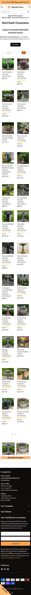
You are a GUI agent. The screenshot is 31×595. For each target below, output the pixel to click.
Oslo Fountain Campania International (21, 384)
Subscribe (15, 544)
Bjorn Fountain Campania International (22, 138)
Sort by (9, 52)
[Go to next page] (18, 434)
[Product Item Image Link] (8, 64)
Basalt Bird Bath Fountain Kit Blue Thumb (7, 138)
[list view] (28, 52)
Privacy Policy (16, 558)
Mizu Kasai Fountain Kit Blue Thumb (22, 352)
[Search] (28, 12)
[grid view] (24, 52)
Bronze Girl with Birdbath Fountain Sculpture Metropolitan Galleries (8, 170)
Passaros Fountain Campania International (23, 414)
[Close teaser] (12, 593)
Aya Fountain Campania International (21, 106)
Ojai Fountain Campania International (6, 384)
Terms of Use (5, 558)
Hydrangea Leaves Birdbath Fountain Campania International (7, 292)
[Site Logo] (15, 7)
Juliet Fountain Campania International (22, 290)
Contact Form (5, 480)
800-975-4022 (6, 17)
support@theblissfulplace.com (20, 17)
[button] (6, 589)
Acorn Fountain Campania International (7, 74)
